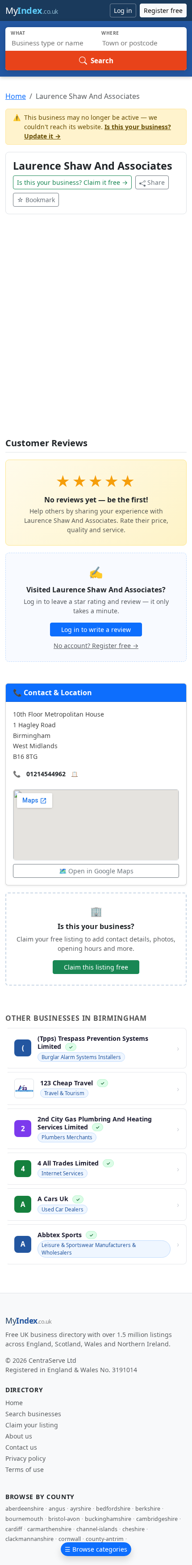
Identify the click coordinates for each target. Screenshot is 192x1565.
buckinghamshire (108, 1519)
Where (110, 33)
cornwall (69, 1539)
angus (57, 1508)
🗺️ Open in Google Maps (96, 871)
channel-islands (96, 1529)
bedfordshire (113, 1508)
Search (102, 60)
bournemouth (24, 1519)
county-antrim (105, 1539)
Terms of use (24, 1469)
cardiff (13, 1529)
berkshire (147, 1508)
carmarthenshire (49, 1529)
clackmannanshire (29, 1539)
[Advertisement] (96, 331)
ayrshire (80, 1508)
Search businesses (33, 1414)
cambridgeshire (157, 1519)
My (31, 10)
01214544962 (46, 774)
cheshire (133, 1529)
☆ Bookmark (36, 200)
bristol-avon (64, 1519)
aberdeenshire (24, 1508)
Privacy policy (25, 1458)
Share (156, 182)
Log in (123, 10)
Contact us (21, 1447)
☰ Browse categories (96, 1549)
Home (15, 96)
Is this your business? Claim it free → (72, 182)
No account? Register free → (96, 645)
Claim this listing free (96, 967)
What (18, 33)
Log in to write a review (96, 629)
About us (18, 1436)
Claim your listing (31, 1425)
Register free (163, 10)
